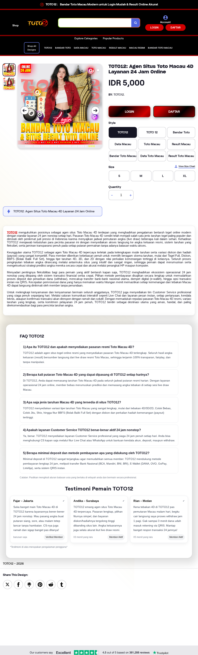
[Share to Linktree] (29, 584)
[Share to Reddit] (50, 584)
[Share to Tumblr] (61, 584)
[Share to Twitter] (7, 584)
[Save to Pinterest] (40, 584)
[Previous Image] (25, 110)
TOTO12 (12, 232)
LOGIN (154, 27)
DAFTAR (176, 27)
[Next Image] (95, 110)
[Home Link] (38, 23)
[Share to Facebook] (18, 584)
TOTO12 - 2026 (13, 563)
